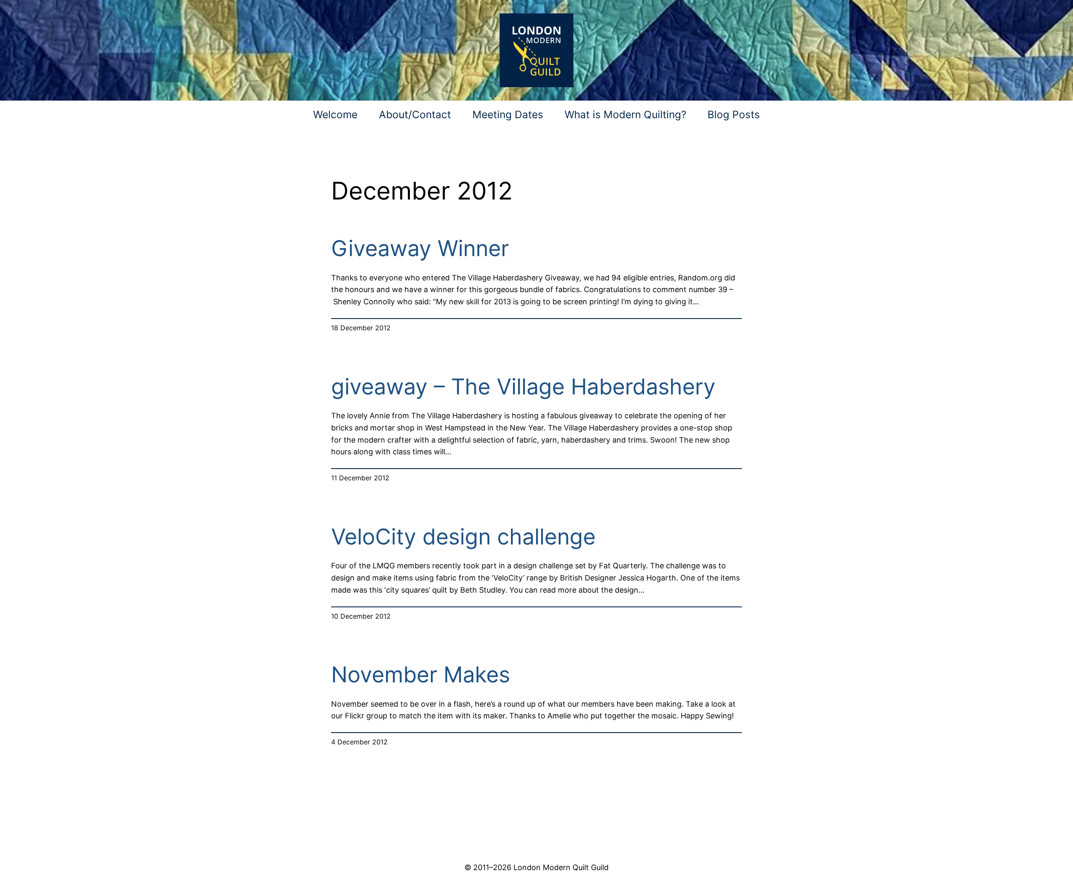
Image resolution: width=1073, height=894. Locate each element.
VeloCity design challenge (463, 537)
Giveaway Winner (420, 249)
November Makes (420, 675)
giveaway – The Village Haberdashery (523, 387)
